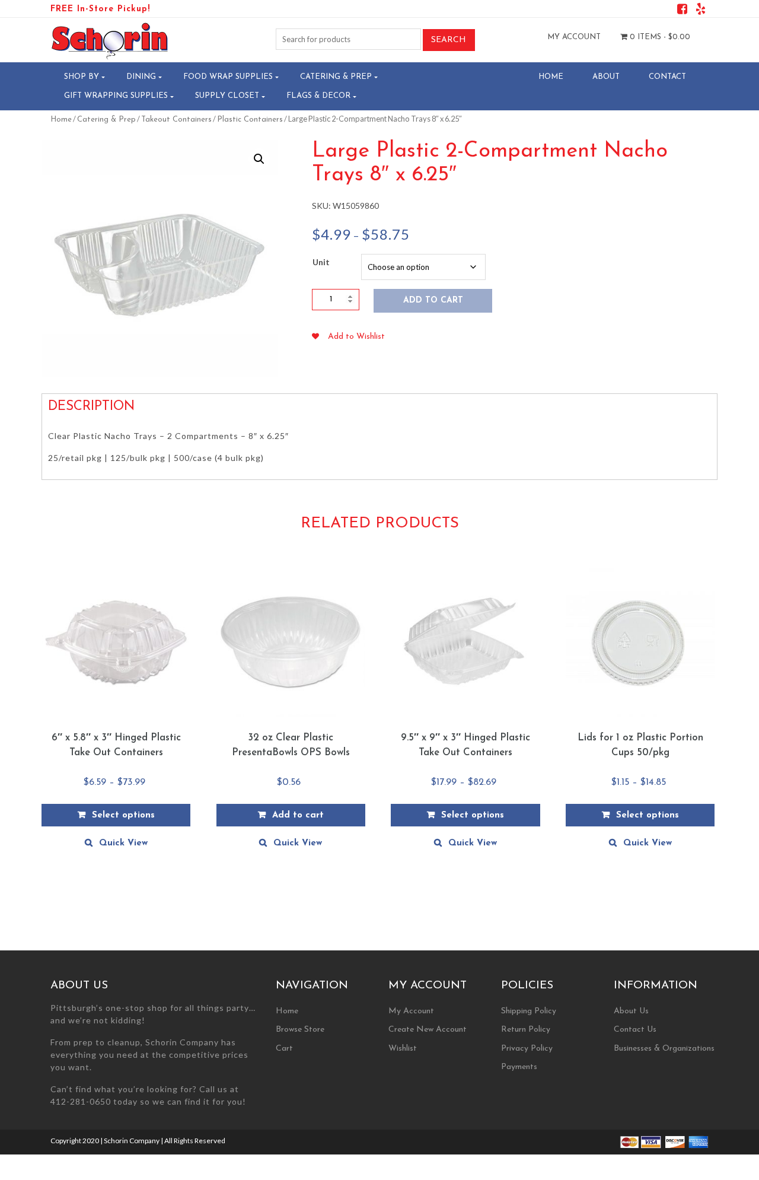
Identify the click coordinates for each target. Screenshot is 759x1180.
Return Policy (525, 1029)
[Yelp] (701, 11)
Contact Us (635, 1029)
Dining (141, 77)
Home (550, 77)
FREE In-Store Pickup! (100, 9)
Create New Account (427, 1029)
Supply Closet (227, 96)
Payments (519, 1067)
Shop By (81, 77)
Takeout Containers (176, 119)
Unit (321, 262)
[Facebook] (682, 11)
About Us (631, 1011)
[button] (259, 159)
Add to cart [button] (298, 815)
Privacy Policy (527, 1048)
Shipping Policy (528, 1011)
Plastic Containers (250, 119)
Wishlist (402, 1048)
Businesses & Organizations (664, 1048)
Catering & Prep (336, 77)
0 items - (658, 37)
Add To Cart (433, 300)
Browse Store (300, 1029)
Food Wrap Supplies (228, 77)
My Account (574, 37)
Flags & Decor (318, 96)
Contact (667, 77)
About (606, 77)
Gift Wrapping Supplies (116, 96)
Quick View (123, 843)
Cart (284, 1048)
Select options (123, 815)
